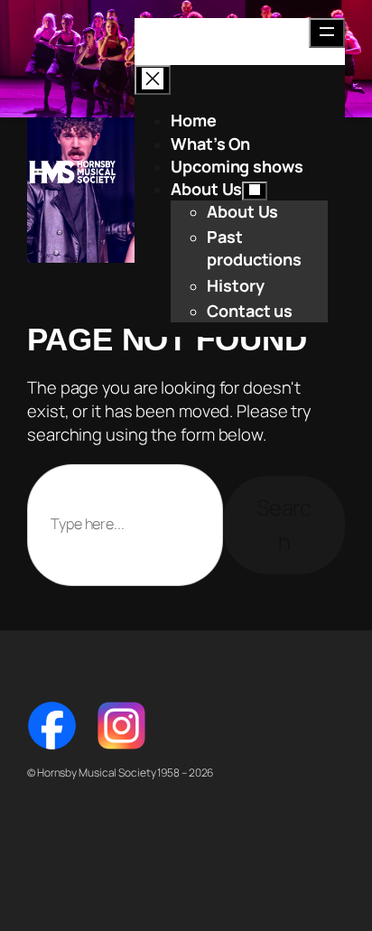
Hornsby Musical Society (72, 172)
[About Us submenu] (254, 191)
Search (284, 524)
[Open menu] (327, 33)
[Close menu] (153, 80)
